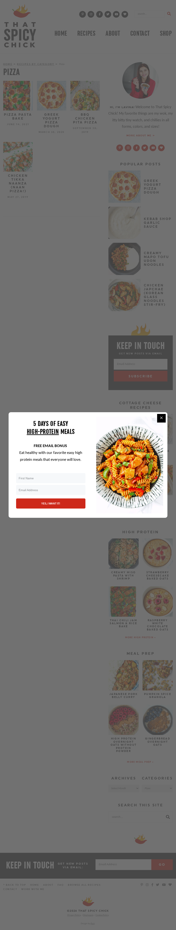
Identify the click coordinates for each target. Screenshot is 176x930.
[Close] (161, 418)
